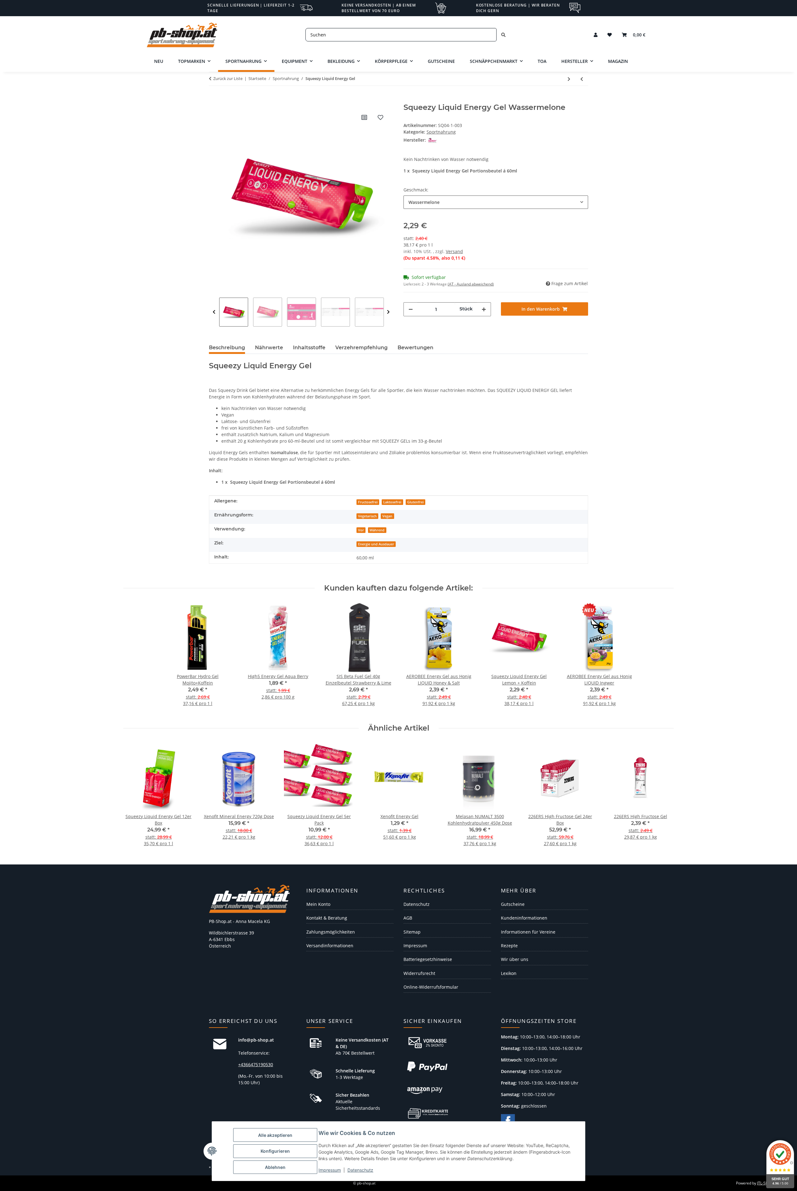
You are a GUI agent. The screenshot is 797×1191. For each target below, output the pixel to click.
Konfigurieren (275, 1151)
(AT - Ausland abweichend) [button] (471, 284)
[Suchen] (503, 34)
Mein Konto (318, 904)
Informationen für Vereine (528, 932)
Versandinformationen (329, 946)
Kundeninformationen (524, 918)
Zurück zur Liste (228, 78)
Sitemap (412, 932)
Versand (454, 251)
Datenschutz (360, 1170)
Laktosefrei (392, 502)
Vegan (387, 516)
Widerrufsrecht (419, 973)
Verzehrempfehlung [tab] (361, 348)
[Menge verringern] (410, 309)
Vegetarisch (367, 516)
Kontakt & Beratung (326, 918)
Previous (214, 312)
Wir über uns (514, 959)
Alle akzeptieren (275, 1135)
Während (377, 530)
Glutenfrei (415, 502)
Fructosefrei (368, 502)
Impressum (329, 1170)
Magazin (618, 61)
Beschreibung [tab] (227, 348)
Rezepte (509, 946)
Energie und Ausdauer (376, 544)
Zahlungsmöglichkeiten (330, 932)
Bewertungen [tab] (415, 348)
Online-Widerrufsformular (430, 987)
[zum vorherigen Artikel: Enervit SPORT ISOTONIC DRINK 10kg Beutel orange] (581, 79)
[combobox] (495, 202)
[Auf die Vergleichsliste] (364, 117)
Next (388, 312)
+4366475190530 (255, 1064)
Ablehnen (275, 1167)
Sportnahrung (441, 132)
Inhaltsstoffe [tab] (309, 348)
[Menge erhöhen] (484, 309)
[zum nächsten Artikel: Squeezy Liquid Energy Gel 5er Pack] (569, 79)
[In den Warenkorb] (214, 99)
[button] (595, 34)
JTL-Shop (764, 1183)
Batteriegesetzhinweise (427, 959)
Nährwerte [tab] (269, 348)
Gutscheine (513, 904)
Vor (361, 530)
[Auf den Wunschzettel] (380, 117)
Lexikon (508, 973)
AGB (407, 918)
